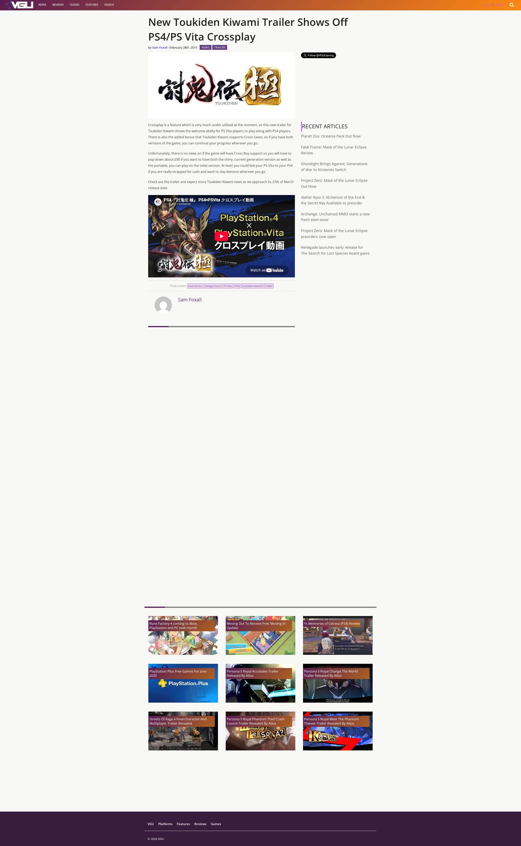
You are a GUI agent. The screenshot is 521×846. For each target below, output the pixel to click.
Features (91, 5)
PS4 (237, 286)
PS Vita (227, 286)
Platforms (165, 824)
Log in (488, 5)
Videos (109, 5)
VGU (151, 824)
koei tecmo (195, 286)
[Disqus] (221, 384)
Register (500, 5)
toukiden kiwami (252, 286)
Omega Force (213, 286)
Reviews (58, 5)
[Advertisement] (221, 572)
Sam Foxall (159, 47)
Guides (74, 5)
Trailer (219, 47)
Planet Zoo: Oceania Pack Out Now (331, 136)
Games (216, 824)
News (42, 5)
